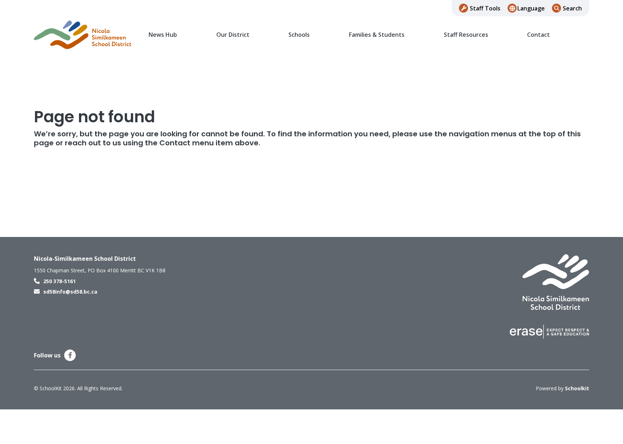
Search (572, 8)
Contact (538, 34)
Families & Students (377, 34)
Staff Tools (485, 8)
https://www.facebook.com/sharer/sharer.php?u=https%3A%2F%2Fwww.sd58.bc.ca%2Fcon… (70, 355)
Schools (299, 34)
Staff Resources (466, 34)
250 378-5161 (59, 281)
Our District (232, 34)
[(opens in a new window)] (549, 331)
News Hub (163, 34)
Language (531, 8)
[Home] (82, 35)
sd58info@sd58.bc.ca (70, 291)
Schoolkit (577, 388)
